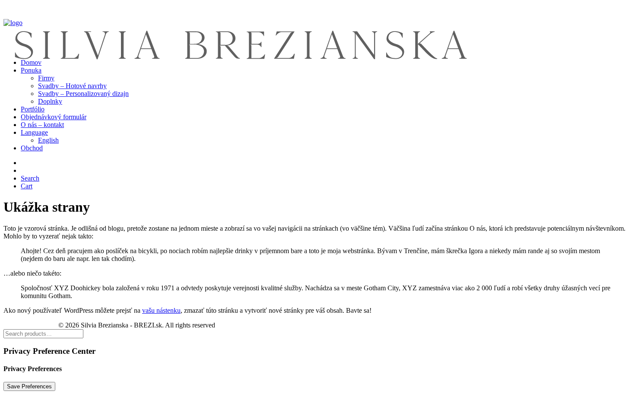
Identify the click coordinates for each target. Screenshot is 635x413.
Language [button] (34, 132)
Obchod (32, 148)
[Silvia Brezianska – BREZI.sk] (317, 27)
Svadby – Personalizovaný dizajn (83, 93)
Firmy (46, 78)
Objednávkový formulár (53, 117)
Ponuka (31, 70)
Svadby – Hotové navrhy (72, 85)
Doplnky (50, 101)
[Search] (43, 333)
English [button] (48, 140)
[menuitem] (326, 86)
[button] (30, 178)
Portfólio (32, 109)
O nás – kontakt (42, 124)
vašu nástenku (161, 310)
